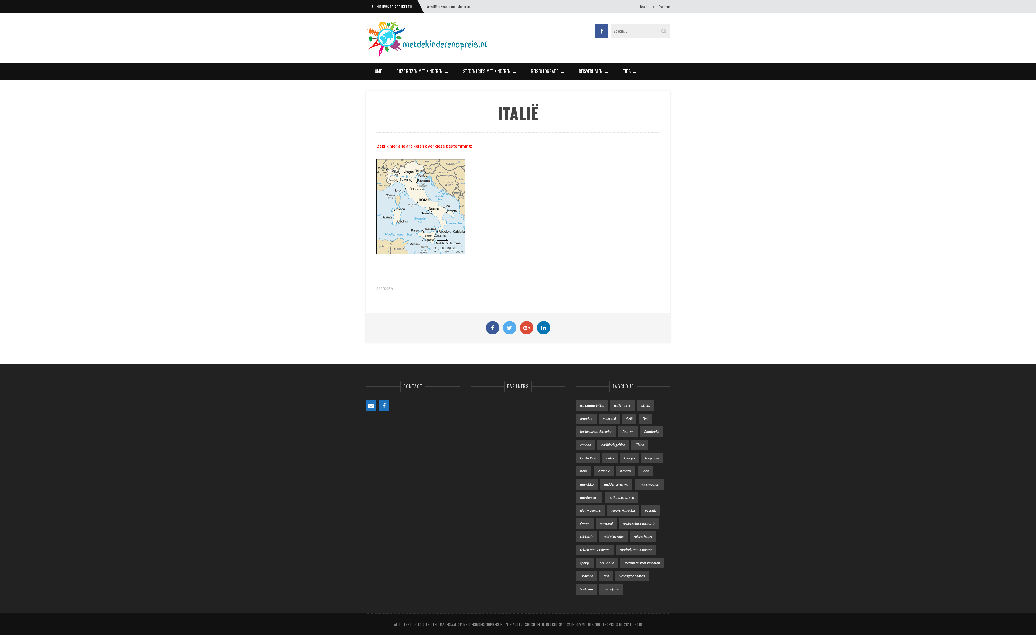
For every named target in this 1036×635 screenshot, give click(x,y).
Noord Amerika (623, 510)
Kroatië (625, 471)
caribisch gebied (613, 444)
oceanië (650, 510)
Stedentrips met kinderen (486, 71)
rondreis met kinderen (636, 549)
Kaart (644, 6)
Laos (645, 471)
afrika (645, 405)
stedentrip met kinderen (642, 563)
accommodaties (592, 405)
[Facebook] (384, 405)
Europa (629, 458)
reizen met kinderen (594, 549)
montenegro (589, 497)
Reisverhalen (590, 71)
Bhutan (627, 431)
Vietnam (586, 589)
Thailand (586, 575)
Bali (645, 418)
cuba (610, 458)
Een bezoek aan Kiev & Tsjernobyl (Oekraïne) (457, 6)
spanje (584, 563)
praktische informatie (639, 523)
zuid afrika (611, 589)
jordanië (604, 471)
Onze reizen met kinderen (419, 71)
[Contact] (371, 405)
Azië (629, 418)
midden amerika (616, 484)
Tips (627, 71)
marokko (587, 484)
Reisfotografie (544, 71)
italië (583, 471)
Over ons (664, 6)
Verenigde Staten (632, 575)
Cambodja (651, 431)
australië (609, 418)
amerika (586, 418)
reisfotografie (613, 536)
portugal (606, 523)
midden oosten (649, 484)
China (639, 444)
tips (606, 575)
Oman (584, 523)
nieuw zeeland (590, 510)
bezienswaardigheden (596, 431)
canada (585, 444)
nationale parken (621, 497)
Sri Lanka (607, 563)
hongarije (652, 458)
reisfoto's (586, 536)
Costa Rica (588, 458)
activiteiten (622, 405)
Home (377, 71)
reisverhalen (643, 536)
